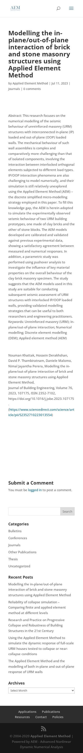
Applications (27, 712)
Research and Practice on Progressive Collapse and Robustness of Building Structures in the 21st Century (36, 625)
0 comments (32, 89)
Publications (51, 712)
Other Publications (22, 552)
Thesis (13, 559)
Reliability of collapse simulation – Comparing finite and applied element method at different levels (37, 607)
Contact (41, 717)
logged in (35, 490)
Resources (22, 717)
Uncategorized (19, 566)
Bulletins (14, 531)
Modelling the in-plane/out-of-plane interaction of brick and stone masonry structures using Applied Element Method (39, 589)
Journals (14, 89)
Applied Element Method (30, 83)
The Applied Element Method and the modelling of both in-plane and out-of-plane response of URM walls (41, 666)
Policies (57, 717)
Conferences (17, 538)
